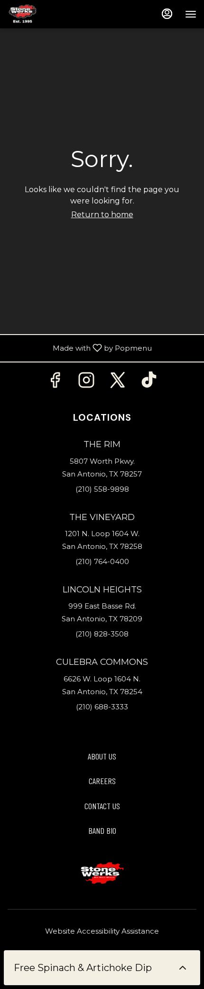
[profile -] (167, 13)
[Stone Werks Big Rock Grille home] (50, 14)
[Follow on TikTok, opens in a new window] (149, 382)
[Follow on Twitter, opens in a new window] (117, 382)
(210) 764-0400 (102, 561)
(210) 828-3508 (102, 633)
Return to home (102, 214)
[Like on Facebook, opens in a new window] (55, 382)
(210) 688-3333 (102, 706)
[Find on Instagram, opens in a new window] (86, 382)
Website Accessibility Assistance (102, 931)
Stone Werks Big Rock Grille (102, 873)
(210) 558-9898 (102, 489)
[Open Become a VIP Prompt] (182, 967)
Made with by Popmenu (79, 348)
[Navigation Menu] (190, 14)
